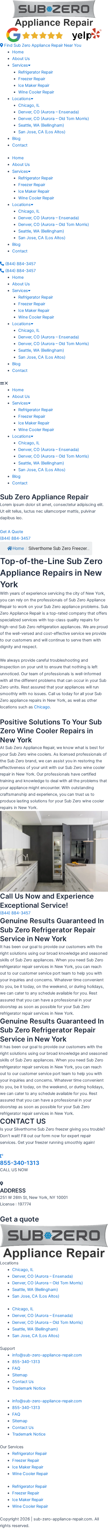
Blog (16, 138)
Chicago (42, 707)
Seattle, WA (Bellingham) (41, 125)
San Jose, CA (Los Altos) (41, 131)
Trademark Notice (28, 1388)
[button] (40, 45)
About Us (21, 58)
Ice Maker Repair (33, 85)
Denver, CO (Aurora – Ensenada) (48, 111)
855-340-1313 (19, 1163)
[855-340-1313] (1, 1156)
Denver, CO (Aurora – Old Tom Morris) (53, 118)
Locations (21, 98)
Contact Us (23, 1381)
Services (20, 65)
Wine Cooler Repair (36, 92)
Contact (19, 145)
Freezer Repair (31, 78)
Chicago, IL (29, 105)
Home (18, 51)
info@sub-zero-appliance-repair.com (47, 1355)
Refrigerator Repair (35, 72)
